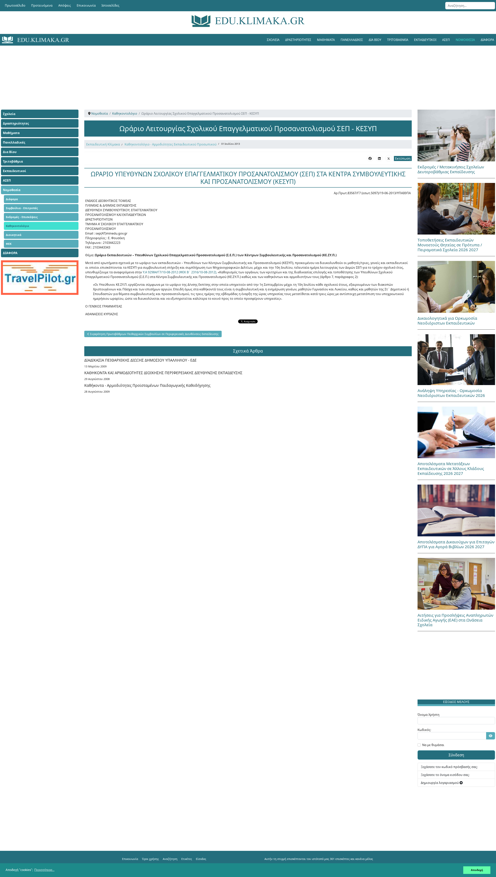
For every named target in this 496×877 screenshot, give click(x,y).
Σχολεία (273, 40)
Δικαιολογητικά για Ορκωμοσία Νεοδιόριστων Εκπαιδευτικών (447, 320)
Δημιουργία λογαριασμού (440, 783)
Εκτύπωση (403, 158)
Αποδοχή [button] (477, 870)
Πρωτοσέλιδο (15, 5)
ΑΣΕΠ (446, 40)
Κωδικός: (424, 730)
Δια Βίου (375, 40)
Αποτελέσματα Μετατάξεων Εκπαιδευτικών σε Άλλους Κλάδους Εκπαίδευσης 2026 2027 (451, 468)
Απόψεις (64, 5)
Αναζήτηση (170, 859)
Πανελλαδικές (352, 40)
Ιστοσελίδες (110, 5)
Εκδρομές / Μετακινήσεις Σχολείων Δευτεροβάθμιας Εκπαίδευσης (451, 169)
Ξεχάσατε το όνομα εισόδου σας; (445, 775)
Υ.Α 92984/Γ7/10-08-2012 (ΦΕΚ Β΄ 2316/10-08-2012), (180, 272)
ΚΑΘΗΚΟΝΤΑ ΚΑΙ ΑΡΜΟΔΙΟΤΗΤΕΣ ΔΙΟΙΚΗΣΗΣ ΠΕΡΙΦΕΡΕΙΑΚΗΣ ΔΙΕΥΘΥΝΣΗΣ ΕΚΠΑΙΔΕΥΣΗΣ (163, 372)
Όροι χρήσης (150, 859)
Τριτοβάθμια (397, 40)
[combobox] (470, 5)
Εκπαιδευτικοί (425, 40)
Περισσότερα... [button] (44, 870)
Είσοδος (201, 859)
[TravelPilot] (39, 277)
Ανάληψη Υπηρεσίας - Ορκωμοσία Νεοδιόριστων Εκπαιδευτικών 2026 (451, 393)
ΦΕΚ (8, 244)
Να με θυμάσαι (433, 745)
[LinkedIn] (379, 158)
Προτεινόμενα (42, 5)
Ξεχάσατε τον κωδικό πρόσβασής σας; (449, 767)
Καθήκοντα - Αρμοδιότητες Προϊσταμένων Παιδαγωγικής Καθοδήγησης (147, 385)
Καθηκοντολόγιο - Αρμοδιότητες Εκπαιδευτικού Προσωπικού (171, 144)
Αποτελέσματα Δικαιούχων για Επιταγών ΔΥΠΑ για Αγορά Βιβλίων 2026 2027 (456, 544)
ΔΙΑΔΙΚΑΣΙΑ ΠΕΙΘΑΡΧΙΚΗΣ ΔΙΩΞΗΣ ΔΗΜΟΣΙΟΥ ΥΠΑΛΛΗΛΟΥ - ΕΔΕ (140, 360)
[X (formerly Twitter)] (388, 158)
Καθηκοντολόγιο (17, 226)
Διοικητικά (13, 235)
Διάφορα (12, 199)
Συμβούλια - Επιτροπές (22, 208)
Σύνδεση (456, 755)
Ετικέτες (186, 859)
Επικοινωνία (86, 5)
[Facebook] (370, 158)
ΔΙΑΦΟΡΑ (10, 253)
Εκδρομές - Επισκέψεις (22, 217)
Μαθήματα (326, 40)
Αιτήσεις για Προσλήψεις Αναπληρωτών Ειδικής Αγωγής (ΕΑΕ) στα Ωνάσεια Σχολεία (455, 620)
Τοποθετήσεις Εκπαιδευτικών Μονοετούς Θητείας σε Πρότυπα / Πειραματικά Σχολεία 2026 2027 (450, 244)
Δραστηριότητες (298, 40)
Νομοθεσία (465, 40)
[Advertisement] (239, 73)
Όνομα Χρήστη (428, 715)
